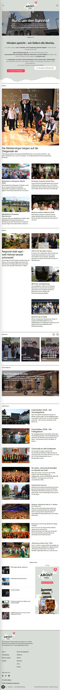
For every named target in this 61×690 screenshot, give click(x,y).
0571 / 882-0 (7, 680)
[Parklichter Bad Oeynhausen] (5, 581)
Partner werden (6, 658)
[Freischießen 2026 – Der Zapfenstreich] (30, 392)
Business (19, 661)
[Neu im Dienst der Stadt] (11, 349)
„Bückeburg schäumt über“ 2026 (41, 543)
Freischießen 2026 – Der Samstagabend (41, 411)
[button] (3, 5)
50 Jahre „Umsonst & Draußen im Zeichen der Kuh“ (44, 469)
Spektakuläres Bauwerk (39, 485)
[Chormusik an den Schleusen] (16, 455)
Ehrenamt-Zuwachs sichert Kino (42, 181)
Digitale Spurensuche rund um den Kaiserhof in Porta (20, 613)
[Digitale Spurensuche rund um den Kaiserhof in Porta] (5, 615)
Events (19, 667)
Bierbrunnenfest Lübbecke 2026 (42, 212)
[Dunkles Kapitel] (5, 593)
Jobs (18, 664)
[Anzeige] (47, 590)
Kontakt (4, 661)
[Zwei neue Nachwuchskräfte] (30, 349)
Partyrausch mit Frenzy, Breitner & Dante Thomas (44, 524)
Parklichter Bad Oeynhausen (19, 578)
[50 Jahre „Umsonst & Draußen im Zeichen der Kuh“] (16, 474)
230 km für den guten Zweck (41, 251)
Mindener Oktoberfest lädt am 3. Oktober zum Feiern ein (44, 505)
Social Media (39, 65)
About (3, 652)
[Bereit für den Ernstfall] (45, 307)
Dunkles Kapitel (15, 590)
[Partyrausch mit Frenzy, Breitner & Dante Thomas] (16, 530)
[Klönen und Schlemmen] (11, 392)
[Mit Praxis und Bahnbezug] (45, 274)
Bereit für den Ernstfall (39, 317)
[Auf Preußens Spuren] (30, 383)
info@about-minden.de (12, 683)
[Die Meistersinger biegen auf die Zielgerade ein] (30, 117)
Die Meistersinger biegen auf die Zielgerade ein (20, 150)
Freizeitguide (5, 655)
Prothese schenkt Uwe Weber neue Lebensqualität (20, 602)
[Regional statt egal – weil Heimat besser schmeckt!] (16, 241)
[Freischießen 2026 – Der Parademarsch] (49, 392)
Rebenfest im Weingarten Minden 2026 (13, 182)
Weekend (19, 655)
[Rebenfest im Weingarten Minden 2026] (16, 171)
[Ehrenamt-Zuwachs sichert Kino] (45, 171)
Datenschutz (10, 686)
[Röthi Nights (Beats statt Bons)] (5, 570)
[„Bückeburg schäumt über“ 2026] (16, 550)
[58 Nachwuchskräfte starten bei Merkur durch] (50, 349)
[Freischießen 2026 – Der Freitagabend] (16, 436)
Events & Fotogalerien (23, 652)
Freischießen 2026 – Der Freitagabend (41, 430)
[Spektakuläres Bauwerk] (16, 492)
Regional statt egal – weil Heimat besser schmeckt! (13, 254)
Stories (19, 658)
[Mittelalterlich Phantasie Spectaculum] (16, 204)
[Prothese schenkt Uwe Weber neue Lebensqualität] (5, 604)
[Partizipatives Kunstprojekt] (30, 23)
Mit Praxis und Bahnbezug (40, 284)
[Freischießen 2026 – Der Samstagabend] (16, 416)
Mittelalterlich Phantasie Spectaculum (10, 215)
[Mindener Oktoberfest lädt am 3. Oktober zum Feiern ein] (16, 511)
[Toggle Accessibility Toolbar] (3, 687)
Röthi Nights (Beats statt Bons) (19, 567)
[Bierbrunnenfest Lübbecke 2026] (45, 202)
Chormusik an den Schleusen (43, 449)
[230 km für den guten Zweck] (45, 241)
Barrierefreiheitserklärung (19, 686)
